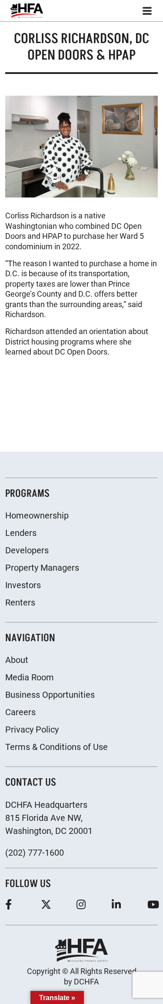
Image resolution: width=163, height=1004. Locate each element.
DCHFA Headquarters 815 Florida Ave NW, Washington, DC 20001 (49, 818)
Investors (23, 585)
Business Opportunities (50, 694)
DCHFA (86, 981)
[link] (26, 10)
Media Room (29, 677)
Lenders (21, 533)
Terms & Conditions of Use (56, 747)
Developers (27, 550)
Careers (20, 712)
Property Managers (42, 567)
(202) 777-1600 (34, 852)
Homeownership (37, 515)
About (16, 660)
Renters (20, 602)
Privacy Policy (32, 729)
